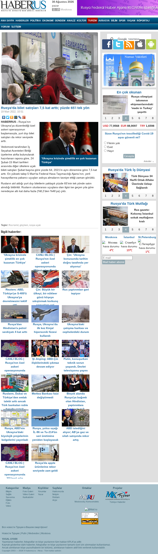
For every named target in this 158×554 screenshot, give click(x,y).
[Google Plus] (24, 117)
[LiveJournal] (20, 117)
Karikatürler (28, 497)
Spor (122, 20)
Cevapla (129, 156)
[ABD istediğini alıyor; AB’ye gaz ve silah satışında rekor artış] (77, 411)
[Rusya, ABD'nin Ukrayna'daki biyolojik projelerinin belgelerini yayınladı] (16, 411)
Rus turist (13, 225)
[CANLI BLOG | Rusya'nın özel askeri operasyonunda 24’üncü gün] (16, 341)
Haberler (22, 20)
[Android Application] (151, 44)
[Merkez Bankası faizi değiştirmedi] (46, 376)
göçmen (24, 225)
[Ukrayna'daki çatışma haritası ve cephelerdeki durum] (77, 307)
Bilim (114, 20)
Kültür (81, 20)
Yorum (5, 26)
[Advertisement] (61, 207)
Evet (110, 147)
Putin (24, 533)
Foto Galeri (28, 491)
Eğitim (8, 500)
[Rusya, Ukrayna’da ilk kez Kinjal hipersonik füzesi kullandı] (46, 307)
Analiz (71, 20)
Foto (8, 503)
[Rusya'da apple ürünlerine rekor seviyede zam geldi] (46, 445)
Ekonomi (47, 20)
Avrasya (104, 20)
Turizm (92, 20)
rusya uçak (35, 225)
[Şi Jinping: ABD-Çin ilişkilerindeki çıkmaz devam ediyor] (46, 341)
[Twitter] (8, 117)
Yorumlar (42, 491)
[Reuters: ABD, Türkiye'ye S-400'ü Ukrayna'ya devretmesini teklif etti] (16, 272)
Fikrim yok (113, 143)
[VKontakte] (4, 117)
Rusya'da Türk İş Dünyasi (129, 170)
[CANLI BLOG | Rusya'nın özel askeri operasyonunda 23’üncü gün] (16, 445)
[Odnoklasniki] (12, 117)
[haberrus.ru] (24, 6)
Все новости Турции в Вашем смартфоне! (24, 527)
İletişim (55, 494)
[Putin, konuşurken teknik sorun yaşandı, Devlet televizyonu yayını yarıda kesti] (77, 341)
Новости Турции (10, 533)
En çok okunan (129, 92)
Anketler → (149, 161)
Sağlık (9, 494)
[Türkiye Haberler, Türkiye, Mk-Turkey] (117, 495)
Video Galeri (28, 494)
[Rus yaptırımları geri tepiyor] (77, 272)
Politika (35, 20)
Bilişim (9, 491)
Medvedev (33, 533)
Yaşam (131, 20)
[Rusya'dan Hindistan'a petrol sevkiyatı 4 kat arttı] (16, 307)
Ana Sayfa (7, 20)
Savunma (10, 497)
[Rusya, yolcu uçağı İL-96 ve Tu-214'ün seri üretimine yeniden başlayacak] (46, 411)
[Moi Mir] (16, 117)
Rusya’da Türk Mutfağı (129, 204)
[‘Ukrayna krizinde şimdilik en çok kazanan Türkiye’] (16, 237)
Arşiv (54, 500)
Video (8, 506)
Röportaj (143, 20)
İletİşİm (16, 26)
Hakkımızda (58, 491)
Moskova (45, 533)
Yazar (40, 494)
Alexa (40, 551)
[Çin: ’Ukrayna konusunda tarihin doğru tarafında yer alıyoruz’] (77, 237)
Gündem (60, 20)
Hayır (110, 150)
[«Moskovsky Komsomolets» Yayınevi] (87, 495)
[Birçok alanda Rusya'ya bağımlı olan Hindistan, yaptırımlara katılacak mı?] (77, 376)
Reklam (56, 497)
